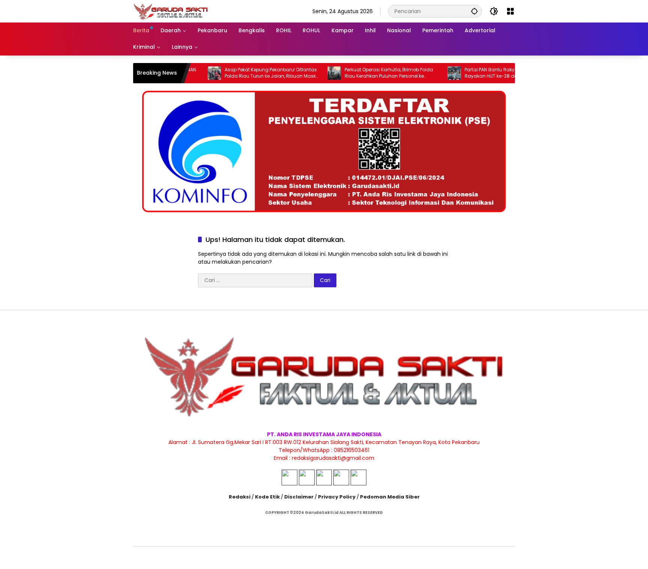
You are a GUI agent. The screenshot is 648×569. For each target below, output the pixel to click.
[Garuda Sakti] (170, 11)
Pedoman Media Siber (390, 496)
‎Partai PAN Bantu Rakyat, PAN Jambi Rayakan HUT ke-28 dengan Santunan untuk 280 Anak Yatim (492, 73)
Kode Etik (267, 496)
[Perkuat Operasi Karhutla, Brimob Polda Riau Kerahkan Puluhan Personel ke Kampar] (317, 73)
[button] (474, 11)
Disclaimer (299, 496)
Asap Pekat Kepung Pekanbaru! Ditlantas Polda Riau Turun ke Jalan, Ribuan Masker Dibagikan (255, 73)
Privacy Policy (337, 496)
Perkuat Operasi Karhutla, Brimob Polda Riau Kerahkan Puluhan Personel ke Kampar (372, 73)
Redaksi (239, 496)
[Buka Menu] (510, 11)
